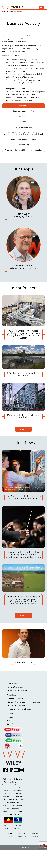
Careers (10, 714)
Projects (10, 717)
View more (23, 429)
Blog (9, 721)
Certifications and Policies (17, 690)
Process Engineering (16, 706)
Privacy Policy (12, 684)
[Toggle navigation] (41, 7)
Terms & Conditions (15, 687)
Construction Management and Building (24, 702)
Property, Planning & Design (19, 709)
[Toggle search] (36, 7)
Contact (10, 724)
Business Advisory (15, 699)
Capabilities (11, 695)
